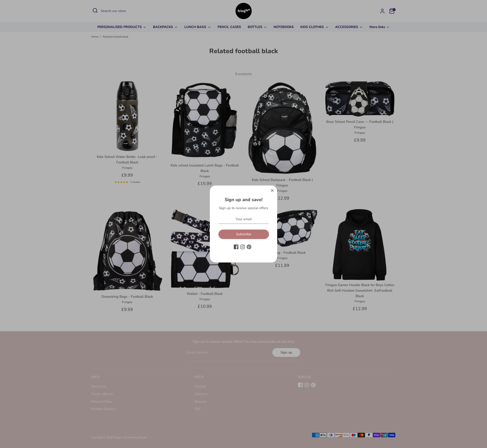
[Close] (272, 190)
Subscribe (243, 234)
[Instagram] (242, 247)
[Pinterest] (249, 247)
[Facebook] (236, 247)
